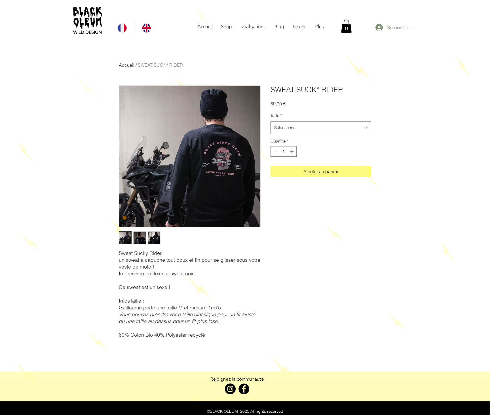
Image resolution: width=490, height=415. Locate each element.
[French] (122, 28)
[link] (346, 26)
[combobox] (321, 127)
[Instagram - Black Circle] (230, 388)
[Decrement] (274, 151)
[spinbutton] (283, 151)
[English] (146, 28)
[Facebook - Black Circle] (243, 388)
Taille (276, 115)
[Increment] (292, 151)
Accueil (126, 65)
